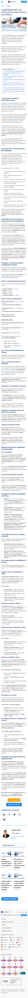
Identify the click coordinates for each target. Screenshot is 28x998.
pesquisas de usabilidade (10, 104)
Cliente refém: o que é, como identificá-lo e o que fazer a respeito (6, 885)
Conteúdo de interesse (7, 931)
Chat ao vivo (17, 915)
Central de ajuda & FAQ (8, 915)
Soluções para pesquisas (7, 922)
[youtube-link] (25, 912)
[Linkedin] (4, 814)
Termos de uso (21, 991)
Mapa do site (3, 991)
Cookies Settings (4, 992)
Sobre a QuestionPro (6, 928)
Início (2, 6)
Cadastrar (24, 1)
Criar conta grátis (14, 800)
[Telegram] (4, 819)
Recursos (4, 919)
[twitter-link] (20, 912)
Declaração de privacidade (12, 991)
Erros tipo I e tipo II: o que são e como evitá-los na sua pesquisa (19, 863)
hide (15, 69)
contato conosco (7, 794)
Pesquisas (8, 6)
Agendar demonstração (14, 804)
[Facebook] (9, 814)
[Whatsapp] (19, 814)
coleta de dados (13, 498)
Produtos (4, 925)
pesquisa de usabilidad (7, 371)
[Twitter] (14, 814)
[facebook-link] (17, 912)
